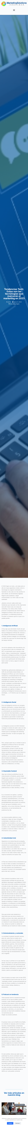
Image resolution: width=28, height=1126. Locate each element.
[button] (14, 10)
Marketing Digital (14, 304)
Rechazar (18, 1123)
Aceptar (10, 1123)
